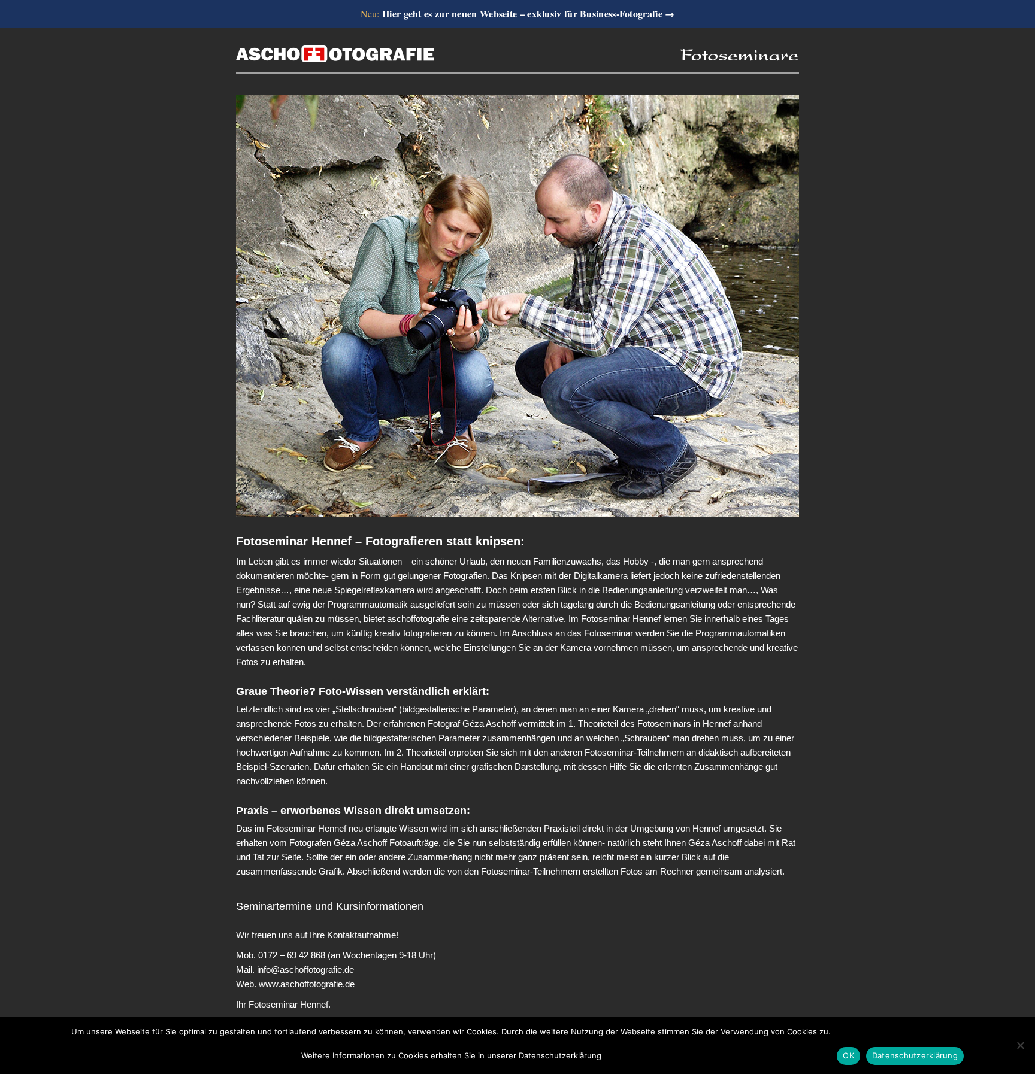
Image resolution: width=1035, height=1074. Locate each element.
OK (848, 1055)
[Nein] (1020, 1045)
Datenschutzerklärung (915, 1055)
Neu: (518, 13)
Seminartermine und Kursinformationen (329, 906)
